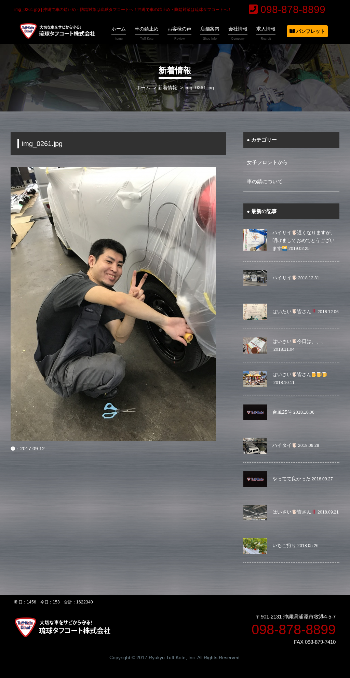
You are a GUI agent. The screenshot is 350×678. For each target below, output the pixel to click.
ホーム (118, 28)
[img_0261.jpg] (113, 171)
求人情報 (265, 28)
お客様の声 (179, 28)
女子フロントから (267, 162)
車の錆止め (147, 28)
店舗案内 (209, 28)
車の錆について (265, 181)
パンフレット (310, 31)
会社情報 (237, 28)
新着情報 (167, 87)
